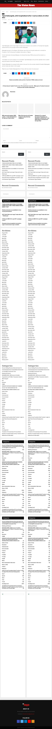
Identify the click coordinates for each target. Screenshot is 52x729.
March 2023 (4, 308)
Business (4, 382)
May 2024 (4, 282)
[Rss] (32, 721)
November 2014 (5, 345)
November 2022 (5, 315)
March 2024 (4, 286)
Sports (3, 422)
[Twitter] (22, 721)
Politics (3, 413)
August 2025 (5, 254)
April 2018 (4, 332)
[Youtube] (29, 721)
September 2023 (5, 297)
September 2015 (5, 339)
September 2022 (5, 317)
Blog (32, 1)
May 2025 (4, 260)
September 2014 (5, 348)
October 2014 (5, 346)
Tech (3, 426)
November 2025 (5, 249)
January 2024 (5, 289)
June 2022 (4, 319)
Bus (3, 380)
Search (3, 152)
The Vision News (26, 5)
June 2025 (4, 258)
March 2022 (4, 324)
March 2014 (4, 357)
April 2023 (4, 306)
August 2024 (5, 277)
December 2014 (5, 343)
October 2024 (5, 273)
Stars (3, 424)
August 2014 (5, 350)
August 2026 (5, 232)
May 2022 (4, 321)
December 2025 (5, 247)
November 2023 (5, 293)
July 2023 (4, 300)
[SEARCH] (22, 194)
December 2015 (5, 337)
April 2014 (4, 356)
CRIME (3, 384)
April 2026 (4, 240)
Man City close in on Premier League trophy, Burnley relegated (25, 117)
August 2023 (5, 299)
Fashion (3, 398)
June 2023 (4, 302)
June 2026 (4, 236)
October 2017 (5, 333)
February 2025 (5, 266)
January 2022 (5, 328)
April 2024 (4, 284)
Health (3, 406)
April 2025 (4, 262)
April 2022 (4, 322)
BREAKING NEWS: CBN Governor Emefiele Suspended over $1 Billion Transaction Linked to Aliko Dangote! (12, 377)
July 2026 (4, 234)
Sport (3, 13)
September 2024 (5, 275)
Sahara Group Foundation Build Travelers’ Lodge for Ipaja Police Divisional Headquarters (13, 495)
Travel (3, 428)
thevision (5, 19)
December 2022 (5, 313)
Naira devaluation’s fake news (8, 409)
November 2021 (5, 330)
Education (4, 393)
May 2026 (4, 238)
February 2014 (5, 359)
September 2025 (5, 253)
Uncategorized (5, 430)
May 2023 (4, 304)
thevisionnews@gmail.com (28, 714)
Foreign (3, 404)
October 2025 (5, 251)
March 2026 (4, 242)
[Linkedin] (25, 721)
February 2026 (5, 243)
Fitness (3, 400)
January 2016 (5, 335)
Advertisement (41, 1)
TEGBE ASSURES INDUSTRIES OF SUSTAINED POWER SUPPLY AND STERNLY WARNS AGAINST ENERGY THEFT (12, 165)
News (3, 411)
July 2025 (4, 256)
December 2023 (5, 291)
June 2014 (4, 352)
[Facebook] (18, 721)
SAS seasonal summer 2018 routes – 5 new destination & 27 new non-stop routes (9, 117)
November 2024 (5, 271)
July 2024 (4, 278)
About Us (35, 1)
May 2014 (4, 354)
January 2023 (5, 311)
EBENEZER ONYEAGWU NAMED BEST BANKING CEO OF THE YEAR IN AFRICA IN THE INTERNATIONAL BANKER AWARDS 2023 (12, 388)
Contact (46, 1)
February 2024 (5, 288)
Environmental (5, 397)
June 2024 (4, 280)
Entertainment (5, 395)
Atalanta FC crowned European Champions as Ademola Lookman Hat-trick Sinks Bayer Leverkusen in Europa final (42, 118)
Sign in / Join (26, 1)
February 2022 (5, 326)
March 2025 (4, 264)
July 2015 (4, 341)
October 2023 (5, 295)
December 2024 (5, 269)
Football (3, 402)
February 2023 (5, 310)
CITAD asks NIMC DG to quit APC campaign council (12, 175)
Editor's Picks (5, 391)
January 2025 (5, 267)
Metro (3, 408)
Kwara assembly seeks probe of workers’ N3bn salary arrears (26, 80)
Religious (4, 415)
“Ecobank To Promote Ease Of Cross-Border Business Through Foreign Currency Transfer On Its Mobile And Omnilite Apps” (13, 433)
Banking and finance (6, 373)
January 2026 (5, 245)
